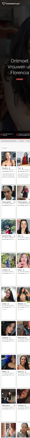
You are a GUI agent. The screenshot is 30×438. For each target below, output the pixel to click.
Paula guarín (22, 202)
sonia (4, 304)
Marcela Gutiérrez (23, 338)
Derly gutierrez (7, 202)
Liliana (4, 270)
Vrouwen (21, 141)
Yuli (19, 168)
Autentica (4, 309)
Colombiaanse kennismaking (8, 141)
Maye (4, 372)
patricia (21, 372)
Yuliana (21, 406)
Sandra (5, 168)
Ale (19, 236)
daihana (5, 338)
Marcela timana (7, 406)
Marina (20, 304)
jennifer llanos (7, 236)
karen (20, 270)
